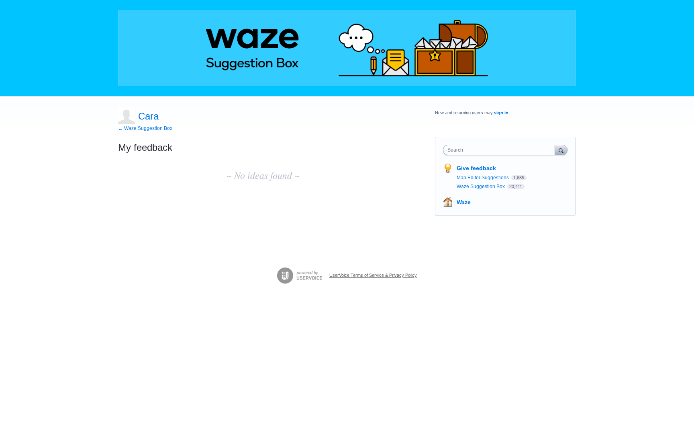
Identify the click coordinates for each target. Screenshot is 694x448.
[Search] (561, 150)
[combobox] (501, 150)
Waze (464, 202)
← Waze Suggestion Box (145, 128)
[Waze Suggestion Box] (347, 48)
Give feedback (476, 168)
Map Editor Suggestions (483, 177)
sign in (501, 112)
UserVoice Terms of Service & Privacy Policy (373, 275)
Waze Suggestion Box (481, 186)
